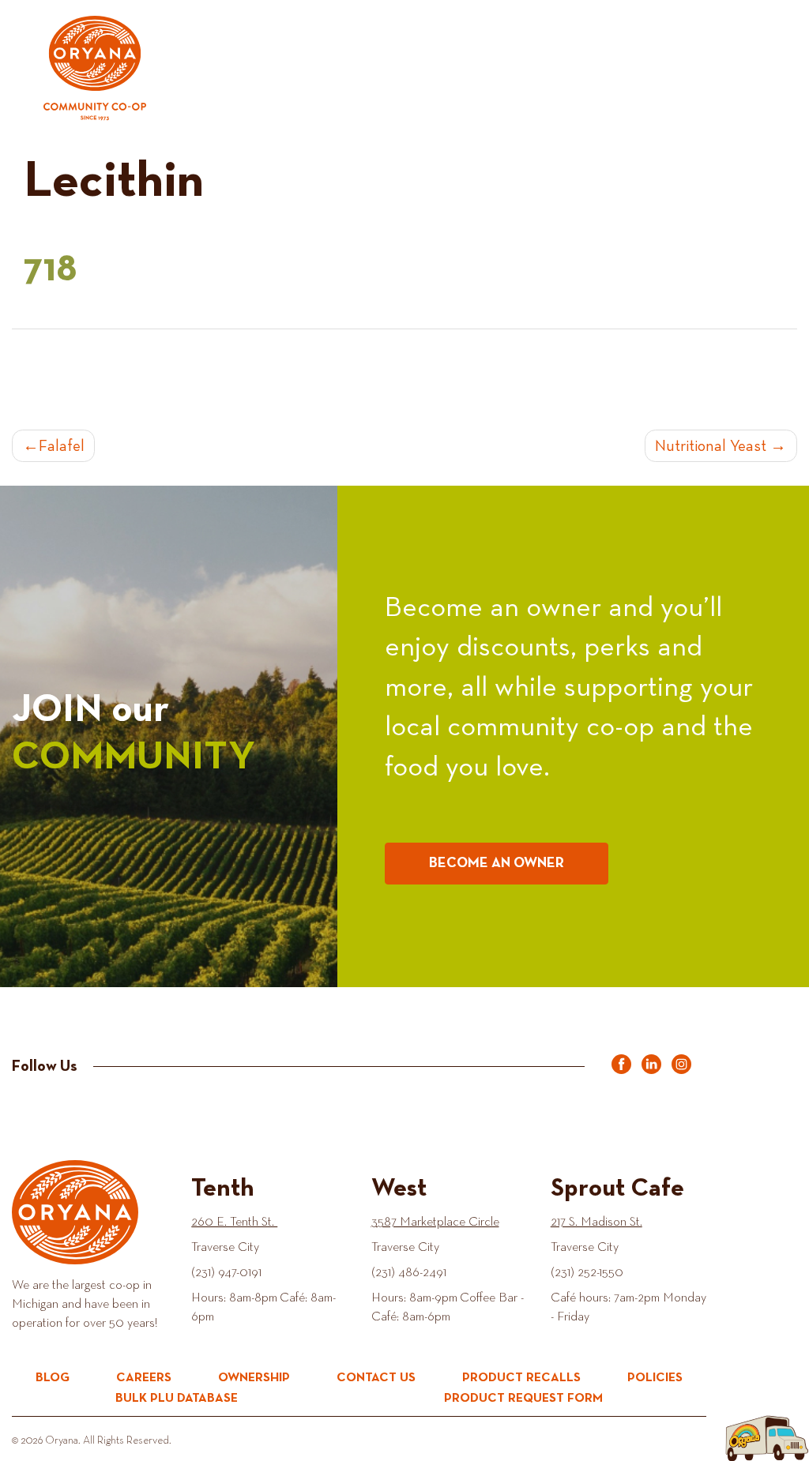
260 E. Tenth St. (234, 1222)
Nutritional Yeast (710, 446)
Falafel (62, 446)
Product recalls (521, 1378)
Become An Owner (496, 863)
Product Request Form (523, 1398)
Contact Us (376, 1378)
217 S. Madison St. (596, 1222)
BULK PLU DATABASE (176, 1398)
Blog (53, 1378)
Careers (143, 1378)
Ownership (254, 1378)
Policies (655, 1378)
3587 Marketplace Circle (435, 1222)
